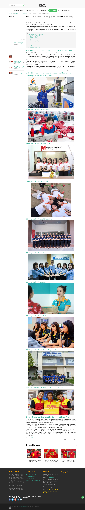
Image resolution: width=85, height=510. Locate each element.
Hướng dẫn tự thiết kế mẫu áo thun (33, 480)
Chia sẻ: (64, 439)
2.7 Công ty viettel (32, 42)
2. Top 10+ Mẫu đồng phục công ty (34, 35)
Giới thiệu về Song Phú (31, 474)
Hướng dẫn (43, 10)
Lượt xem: (40, 19)
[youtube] (15, 499)
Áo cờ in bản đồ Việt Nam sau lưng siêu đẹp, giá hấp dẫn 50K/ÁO (68, 461)
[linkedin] (21, 499)
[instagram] (18, 499)
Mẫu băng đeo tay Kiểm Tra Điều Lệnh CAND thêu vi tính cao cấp (51, 461)
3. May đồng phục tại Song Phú (33, 47)
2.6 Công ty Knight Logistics (34, 41)
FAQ (59, 10)
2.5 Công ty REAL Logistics (33, 40)
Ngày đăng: (28, 19)
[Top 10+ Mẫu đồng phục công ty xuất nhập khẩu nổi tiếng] (74, 439)
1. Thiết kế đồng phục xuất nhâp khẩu (35, 34)
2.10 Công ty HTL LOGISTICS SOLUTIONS (36, 46)
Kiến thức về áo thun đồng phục (20, 13)
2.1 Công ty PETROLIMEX (32, 36)
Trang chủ (11, 13)
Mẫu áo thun (35, 10)
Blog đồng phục (52, 10)
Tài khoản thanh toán (30, 476)
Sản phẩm (27, 10)
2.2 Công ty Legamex (32, 37)
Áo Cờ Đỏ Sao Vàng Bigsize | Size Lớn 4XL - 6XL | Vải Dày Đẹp (34, 461)
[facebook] (10, 499)
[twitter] (12, 499)
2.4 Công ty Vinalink (32, 39)
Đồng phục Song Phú (19, 10)
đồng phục (31, 437)
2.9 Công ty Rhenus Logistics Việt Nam (36, 45)
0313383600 (51, 477)
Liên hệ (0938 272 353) (66, 10)
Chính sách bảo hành (30, 478)
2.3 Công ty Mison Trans (33, 38)
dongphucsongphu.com (23, 506)
